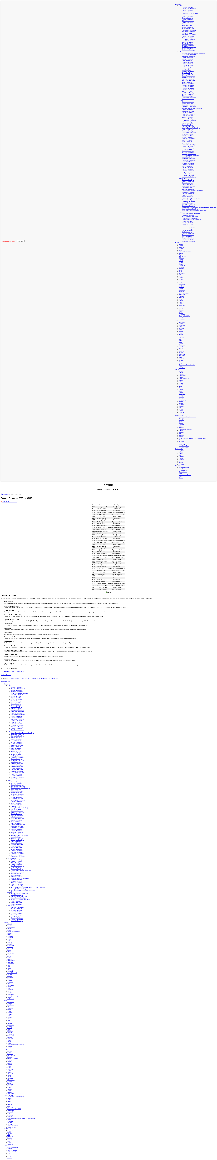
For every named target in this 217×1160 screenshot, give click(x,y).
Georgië (181, 264)
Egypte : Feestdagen (187, 19)
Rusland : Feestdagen (188, 167)
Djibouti (181, 380)
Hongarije (181, 268)
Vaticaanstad (182, 314)
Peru (180, 461)
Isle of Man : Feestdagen (188, 138)
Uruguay (181, 462)
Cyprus (181, 255)
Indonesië (181, 337)
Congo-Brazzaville (184, 378)
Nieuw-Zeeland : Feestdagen (190, 218)
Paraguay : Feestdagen (188, 238)
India (180, 336)
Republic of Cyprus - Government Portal (15, 671)
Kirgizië (181, 346)
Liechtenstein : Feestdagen (189, 144)
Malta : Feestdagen (187, 157)
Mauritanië (181, 398)
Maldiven (181, 351)
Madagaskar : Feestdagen (189, 30)
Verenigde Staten (183, 447)
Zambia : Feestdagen (187, 48)
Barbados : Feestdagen (188, 180)
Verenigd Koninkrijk (184, 316)
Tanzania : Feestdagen (188, 45)
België (180, 250)
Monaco (181, 288)
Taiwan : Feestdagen (187, 96)
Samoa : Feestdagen (187, 224)
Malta (180, 285)
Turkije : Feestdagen (187, 94)
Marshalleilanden (183, 470)
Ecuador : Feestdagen (188, 235)
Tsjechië (181, 313)
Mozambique (182, 400)
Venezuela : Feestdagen (188, 241)
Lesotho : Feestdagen (187, 27)
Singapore (181, 358)
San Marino (182, 305)
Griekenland (182, 265)
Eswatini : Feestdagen (188, 41)
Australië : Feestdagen (188, 215)
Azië (180, 51)
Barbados (181, 420)
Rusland (181, 303)
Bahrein (181, 323)
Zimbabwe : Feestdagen (188, 50)
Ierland (180, 270)
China (180, 329)
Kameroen (181, 389)
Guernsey (181, 267)
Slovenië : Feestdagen (188, 170)
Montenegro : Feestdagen (189, 154)
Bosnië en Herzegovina (185, 251)
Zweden (181, 317)
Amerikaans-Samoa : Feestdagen (191, 213)
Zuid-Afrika (182, 413)
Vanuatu (181, 478)
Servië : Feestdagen (187, 166)
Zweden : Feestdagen (188, 169)
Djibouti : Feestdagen (188, 16)
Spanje (180, 311)
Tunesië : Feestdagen (187, 44)
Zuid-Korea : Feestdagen (188, 77)
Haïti (180, 433)
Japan (180, 342)
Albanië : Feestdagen (187, 103)
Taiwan (181, 360)
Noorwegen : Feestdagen (188, 160)
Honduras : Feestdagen (188, 193)
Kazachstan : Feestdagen (188, 80)
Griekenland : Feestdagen (189, 132)
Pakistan (181, 357)
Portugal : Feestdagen (188, 163)
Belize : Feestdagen (187, 183)
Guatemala (181, 432)
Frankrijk (181, 262)
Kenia (180, 391)
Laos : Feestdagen (187, 82)
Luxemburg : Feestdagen (188, 148)
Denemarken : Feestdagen (189, 120)
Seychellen (182, 404)
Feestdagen (178, 4)
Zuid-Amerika (182, 225)
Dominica (181, 427)
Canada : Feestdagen (187, 184)
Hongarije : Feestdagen (188, 135)
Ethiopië (181, 384)
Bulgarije (181, 253)
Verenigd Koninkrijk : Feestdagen (191, 128)
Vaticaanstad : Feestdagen (189, 177)
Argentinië (181, 450)
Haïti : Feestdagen (187, 195)
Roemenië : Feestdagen (188, 164)
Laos (180, 349)
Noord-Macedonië (184, 293)
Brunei (180, 326)
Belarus (181, 248)
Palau (180, 473)
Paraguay (181, 459)
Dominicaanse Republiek (185, 429)
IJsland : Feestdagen (187, 140)
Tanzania (181, 406)
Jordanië (181, 343)
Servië (180, 306)
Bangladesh (182, 325)
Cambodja (181, 328)
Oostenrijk (181, 297)
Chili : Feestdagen (187, 232)
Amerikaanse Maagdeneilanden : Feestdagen (194, 210)
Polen (180, 299)
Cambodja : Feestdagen (188, 76)
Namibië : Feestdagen (188, 36)
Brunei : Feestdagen (187, 59)
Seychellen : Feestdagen (188, 39)
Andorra (181, 245)
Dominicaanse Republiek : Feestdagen (192, 190)
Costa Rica (182, 424)
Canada (181, 423)
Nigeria (181, 403)
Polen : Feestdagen (187, 161)
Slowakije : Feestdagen (188, 172)
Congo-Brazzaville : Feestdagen (190, 13)
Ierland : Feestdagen (187, 137)
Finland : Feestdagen (187, 125)
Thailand (181, 362)
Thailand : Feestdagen (188, 91)
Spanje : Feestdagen (187, 123)
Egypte (181, 381)
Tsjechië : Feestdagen (188, 117)
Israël (180, 340)
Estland (181, 259)
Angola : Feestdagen (187, 7)
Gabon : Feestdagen (187, 22)
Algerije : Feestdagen (187, 18)
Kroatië (181, 277)
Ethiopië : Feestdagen (188, 21)
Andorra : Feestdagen (188, 102)
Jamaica (181, 436)
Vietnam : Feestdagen (188, 99)
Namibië (181, 401)
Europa (181, 100)
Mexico (181, 439)
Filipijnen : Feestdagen (188, 86)
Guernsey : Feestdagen (188, 131)
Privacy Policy (54, 678)
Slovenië (181, 308)
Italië (180, 274)
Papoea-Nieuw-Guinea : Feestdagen (191, 219)
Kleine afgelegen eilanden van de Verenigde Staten (192, 438)
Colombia (181, 456)
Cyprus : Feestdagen (187, 62)
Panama (181, 443)
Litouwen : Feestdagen (188, 146)
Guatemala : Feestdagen (188, 192)
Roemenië (181, 302)
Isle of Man (182, 273)
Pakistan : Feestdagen (188, 88)
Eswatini (181, 383)
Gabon (180, 386)
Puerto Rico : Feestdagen (188, 204)
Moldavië (181, 287)
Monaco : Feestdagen (188, 151)
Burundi (181, 377)
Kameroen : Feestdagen (188, 15)
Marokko (181, 397)
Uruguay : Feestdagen (188, 239)
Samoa (180, 476)
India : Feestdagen (187, 68)
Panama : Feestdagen (187, 203)
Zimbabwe (181, 412)
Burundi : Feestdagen (188, 10)
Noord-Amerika (183, 178)
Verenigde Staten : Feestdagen (190, 209)
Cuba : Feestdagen (187, 187)
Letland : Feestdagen (187, 149)
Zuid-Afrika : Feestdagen (189, 47)
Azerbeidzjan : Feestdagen (189, 106)
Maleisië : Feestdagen (188, 85)
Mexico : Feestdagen (187, 199)
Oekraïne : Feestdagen (188, 175)
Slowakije (181, 310)
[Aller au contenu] (1, 493)
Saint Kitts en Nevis (184, 446)
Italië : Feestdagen (187, 141)
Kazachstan (182, 345)
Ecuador (181, 458)
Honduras (181, 435)
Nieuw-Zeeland (183, 472)
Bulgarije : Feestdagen (188, 111)
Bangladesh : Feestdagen (188, 56)
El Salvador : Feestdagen (188, 206)
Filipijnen (181, 332)
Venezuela (181, 464)
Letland (181, 279)
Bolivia (181, 452)
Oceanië (181, 212)
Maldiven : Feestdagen (188, 83)
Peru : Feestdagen (187, 236)
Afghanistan (182, 322)
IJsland (180, 271)
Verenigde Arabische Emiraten (187, 365)
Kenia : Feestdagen (187, 25)
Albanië (181, 244)
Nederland (181, 291)
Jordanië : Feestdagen (188, 71)
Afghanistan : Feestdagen (189, 54)
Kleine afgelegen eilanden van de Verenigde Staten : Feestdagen (199, 207)
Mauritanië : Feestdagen (188, 31)
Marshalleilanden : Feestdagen (190, 216)
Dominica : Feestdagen (188, 189)
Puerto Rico (182, 444)
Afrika (180, 5)
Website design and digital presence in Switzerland (24, 678)
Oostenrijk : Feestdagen (188, 105)
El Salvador (182, 430)
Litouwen (181, 282)
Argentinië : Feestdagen (188, 227)
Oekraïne (181, 296)
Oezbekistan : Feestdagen (189, 97)
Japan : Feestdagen (187, 73)
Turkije (181, 363)
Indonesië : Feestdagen (188, 65)
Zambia (181, 410)
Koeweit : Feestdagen (188, 79)
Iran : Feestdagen (186, 70)
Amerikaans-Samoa (184, 467)
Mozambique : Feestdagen (189, 34)
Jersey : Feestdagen (187, 143)
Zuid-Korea (182, 368)
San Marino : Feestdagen (188, 174)
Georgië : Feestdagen (187, 63)
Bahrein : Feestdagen (187, 57)
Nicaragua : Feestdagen (188, 201)
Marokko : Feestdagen (188, 28)
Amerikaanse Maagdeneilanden (187, 417)
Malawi (181, 395)
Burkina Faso (182, 375)
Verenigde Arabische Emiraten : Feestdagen (193, 53)
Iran (180, 339)
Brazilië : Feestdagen (187, 230)
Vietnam (181, 366)
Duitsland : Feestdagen (188, 118)
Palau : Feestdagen (187, 221)
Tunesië (181, 409)
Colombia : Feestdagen (188, 233)
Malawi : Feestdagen (187, 33)
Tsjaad (180, 407)
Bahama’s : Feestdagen (188, 181)
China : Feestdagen (187, 60)
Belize (180, 421)
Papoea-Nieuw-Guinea (185, 475)
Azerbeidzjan (182, 247)
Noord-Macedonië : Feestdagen (190, 155)
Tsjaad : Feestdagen (187, 42)
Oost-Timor (182, 355)
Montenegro (182, 290)
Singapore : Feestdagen (188, 89)
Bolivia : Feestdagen (187, 229)
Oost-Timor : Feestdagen (188, 92)
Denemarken (182, 256)
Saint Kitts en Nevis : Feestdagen (191, 198)
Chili (180, 455)
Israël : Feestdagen (187, 67)
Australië (181, 469)
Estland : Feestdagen (187, 122)
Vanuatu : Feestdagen (188, 222)
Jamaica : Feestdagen (187, 196)
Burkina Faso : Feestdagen (189, 8)
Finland (181, 261)
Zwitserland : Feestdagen (188, 114)
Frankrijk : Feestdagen (188, 126)
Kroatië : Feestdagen (187, 134)
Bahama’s (181, 418)
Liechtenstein (182, 281)
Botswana (181, 374)
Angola (181, 372)
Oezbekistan (182, 354)
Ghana (180, 388)
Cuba (180, 426)
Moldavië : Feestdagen (188, 152)
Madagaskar (182, 394)
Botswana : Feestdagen (188, 11)
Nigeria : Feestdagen (187, 37)
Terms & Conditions (44, 678)
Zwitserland (182, 319)
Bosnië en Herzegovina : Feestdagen (192, 108)
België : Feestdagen (187, 109)
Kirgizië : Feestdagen (187, 74)
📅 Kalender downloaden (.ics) (9, 502)
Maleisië (181, 352)
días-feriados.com (8, 241)
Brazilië (181, 453)
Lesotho (181, 392)
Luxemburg (182, 284)
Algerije (181, 371)
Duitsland (181, 258)
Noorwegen (182, 294)
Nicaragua (181, 441)
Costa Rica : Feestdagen (188, 186)
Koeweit (181, 348)
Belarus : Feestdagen (187, 112)
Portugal (181, 300)
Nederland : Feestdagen (188, 158)
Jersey (180, 276)
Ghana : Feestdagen (187, 24)
